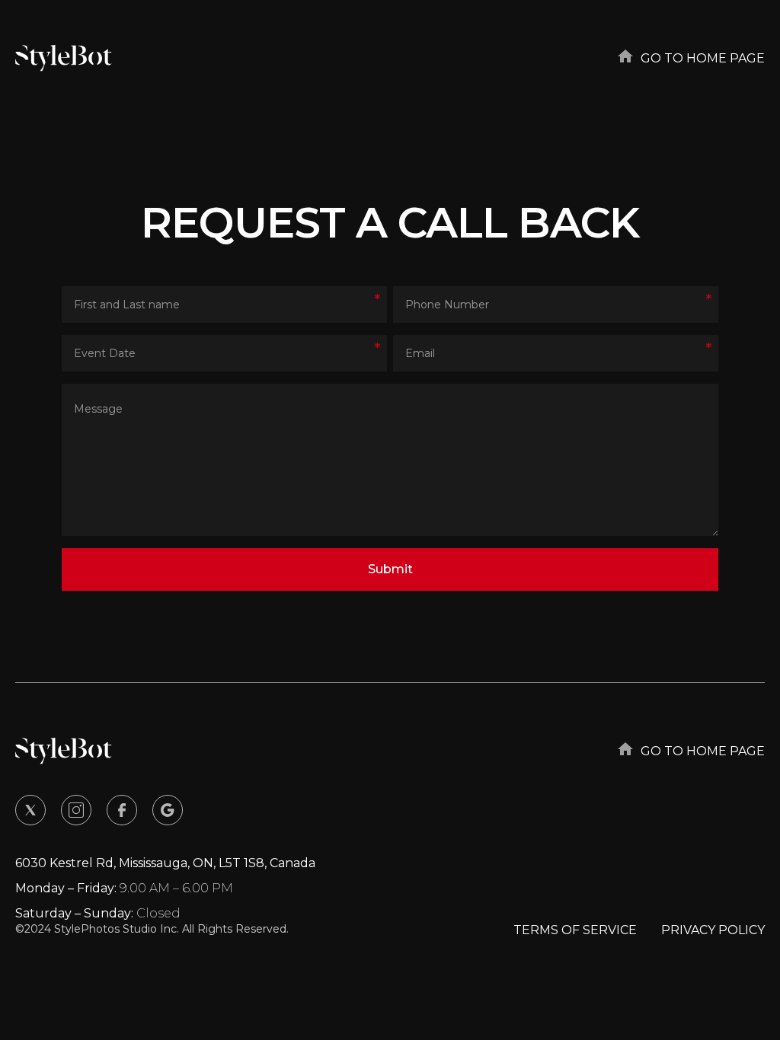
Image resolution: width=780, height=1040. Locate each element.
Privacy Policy (713, 930)
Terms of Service (575, 930)
